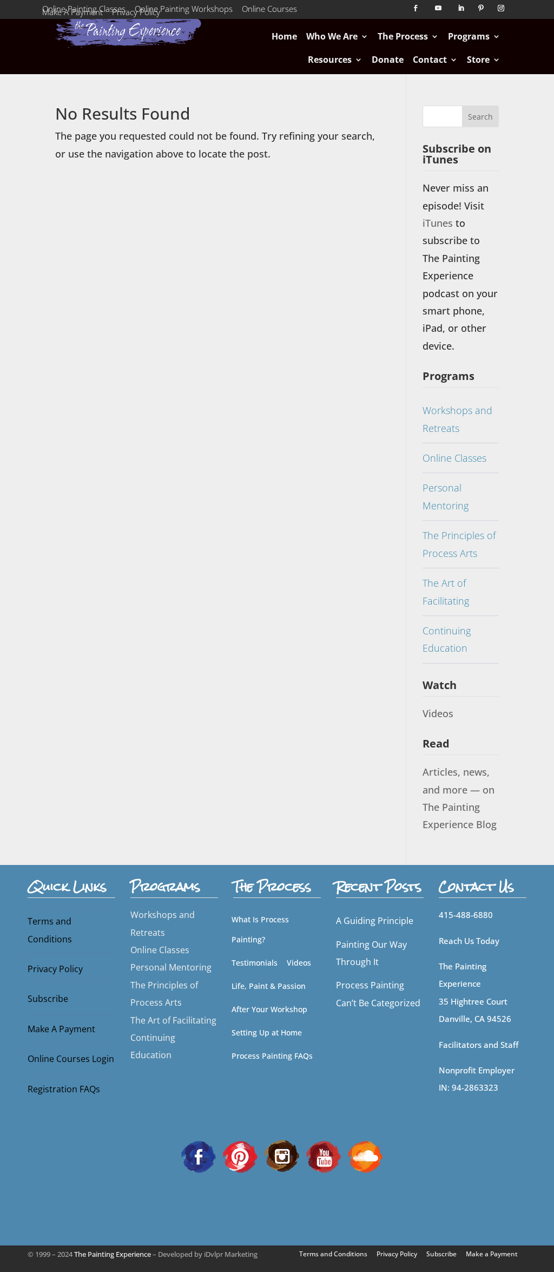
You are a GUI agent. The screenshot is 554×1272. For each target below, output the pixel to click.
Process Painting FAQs (272, 1056)
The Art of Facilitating (446, 591)
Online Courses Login (71, 1059)
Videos (438, 713)
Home (284, 36)
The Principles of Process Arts (459, 544)
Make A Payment (72, 14)
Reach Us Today (469, 940)
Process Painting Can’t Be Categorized (378, 993)
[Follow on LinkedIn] (461, 8)
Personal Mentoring (446, 496)
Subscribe (48, 999)
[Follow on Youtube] (438, 8)
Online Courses (269, 11)
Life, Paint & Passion (269, 986)
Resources (330, 59)
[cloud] (365, 1155)
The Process (403, 36)
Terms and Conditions (50, 930)
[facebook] (198, 1155)
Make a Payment (492, 1253)
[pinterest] (240, 1155)
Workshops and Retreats (457, 419)
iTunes (439, 223)
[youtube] (323, 1155)
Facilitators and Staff (478, 1044)
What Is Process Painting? (260, 929)
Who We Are (332, 36)
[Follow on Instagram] (501, 8)
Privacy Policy (136, 14)
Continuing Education (447, 639)
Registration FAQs (64, 1089)
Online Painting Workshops (184, 11)
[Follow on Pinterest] (480, 8)
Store (478, 59)
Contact (430, 59)
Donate (388, 59)
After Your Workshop (269, 1009)
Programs (469, 36)
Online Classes (454, 457)
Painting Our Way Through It (371, 953)
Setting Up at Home (267, 1032)
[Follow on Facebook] (415, 8)
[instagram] (281, 1155)
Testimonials (255, 963)
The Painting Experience (112, 1254)
